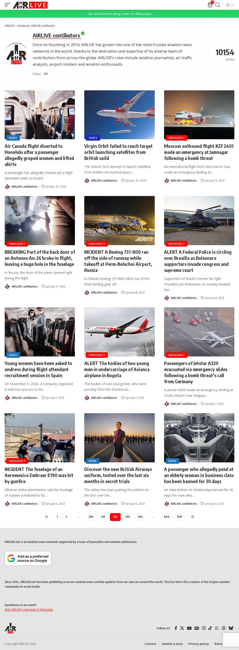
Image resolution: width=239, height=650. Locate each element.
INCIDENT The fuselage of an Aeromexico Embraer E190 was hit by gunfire (39, 475)
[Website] (45, 74)
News (13, 137)
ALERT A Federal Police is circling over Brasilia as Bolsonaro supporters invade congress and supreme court (198, 261)
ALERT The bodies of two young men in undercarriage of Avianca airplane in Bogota (117, 369)
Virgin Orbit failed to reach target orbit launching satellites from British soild (118, 152)
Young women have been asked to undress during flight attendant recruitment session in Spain (38, 369)
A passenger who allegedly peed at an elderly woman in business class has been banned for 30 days (199, 475)
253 (127, 516)
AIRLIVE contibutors (24, 186)
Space (93, 137)
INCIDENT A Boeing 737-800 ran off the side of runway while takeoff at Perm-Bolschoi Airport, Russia (118, 261)
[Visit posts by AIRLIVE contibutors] (7, 186)
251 (103, 516)
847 (179, 516)
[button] (9, 5)
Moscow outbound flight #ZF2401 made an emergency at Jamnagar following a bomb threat (198, 152)
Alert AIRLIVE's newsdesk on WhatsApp (29, 609)
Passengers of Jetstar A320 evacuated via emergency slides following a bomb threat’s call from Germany (195, 372)
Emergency (177, 137)
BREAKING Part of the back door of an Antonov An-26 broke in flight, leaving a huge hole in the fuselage (40, 258)
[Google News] (196, 628)
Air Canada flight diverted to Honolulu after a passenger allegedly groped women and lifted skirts (39, 155)
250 (90, 516)
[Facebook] (175, 628)
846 (166, 516)
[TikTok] (210, 628)
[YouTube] (189, 628)
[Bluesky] (230, 628)
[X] (182, 628)
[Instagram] (204, 628)
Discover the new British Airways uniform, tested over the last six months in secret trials (118, 475)
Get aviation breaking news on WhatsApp (119, 13)
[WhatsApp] (217, 628)
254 (140, 516)
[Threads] (223, 628)
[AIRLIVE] (30, 5)
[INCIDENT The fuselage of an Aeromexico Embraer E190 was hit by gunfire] (40, 437)
